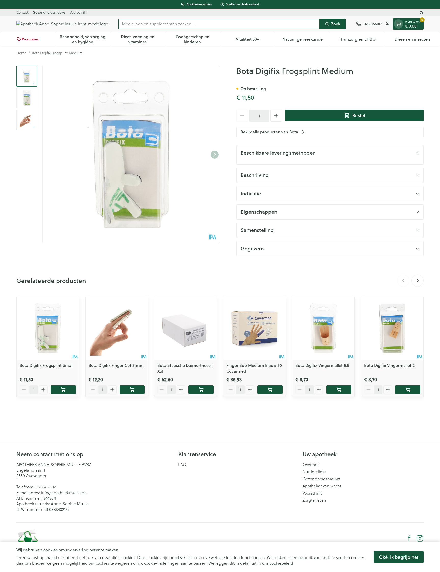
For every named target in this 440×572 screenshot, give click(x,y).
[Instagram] (420, 538)
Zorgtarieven (314, 500)
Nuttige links (314, 471)
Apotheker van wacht (321, 486)
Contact (22, 12)
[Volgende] (215, 155)
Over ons (310, 464)
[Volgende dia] (417, 281)
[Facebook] (409, 538)
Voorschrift (78, 12)
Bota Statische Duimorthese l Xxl (185, 368)
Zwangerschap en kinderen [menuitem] (198, 39)
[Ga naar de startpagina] (62, 24)
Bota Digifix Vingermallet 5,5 (322, 365)
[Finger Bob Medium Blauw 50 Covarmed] (254, 328)
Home (21, 53)
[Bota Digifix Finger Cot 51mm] (117, 328)
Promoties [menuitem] (30, 39)
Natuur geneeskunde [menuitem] (306, 40)
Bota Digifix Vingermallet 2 (389, 365)
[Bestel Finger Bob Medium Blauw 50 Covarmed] (270, 389)
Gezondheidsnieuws (49, 12)
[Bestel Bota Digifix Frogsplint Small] (63, 389)
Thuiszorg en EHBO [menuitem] (362, 40)
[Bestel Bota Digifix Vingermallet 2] (407, 389)
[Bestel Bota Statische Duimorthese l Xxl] (201, 389)
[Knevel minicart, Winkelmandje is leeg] (398, 24)
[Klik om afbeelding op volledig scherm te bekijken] (131, 154)
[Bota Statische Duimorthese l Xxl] (185, 328)
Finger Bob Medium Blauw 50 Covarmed (254, 368)
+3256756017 (45, 487)
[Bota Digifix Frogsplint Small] (48, 328)
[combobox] (219, 24)
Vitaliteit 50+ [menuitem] (255, 40)
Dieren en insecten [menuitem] (417, 40)
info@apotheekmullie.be (64, 492)
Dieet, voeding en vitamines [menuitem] (143, 39)
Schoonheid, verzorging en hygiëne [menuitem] (85, 39)
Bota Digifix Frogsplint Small (46, 365)
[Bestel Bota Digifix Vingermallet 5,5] (339, 389)
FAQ (182, 464)
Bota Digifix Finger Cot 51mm (116, 365)
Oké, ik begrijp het (398, 557)
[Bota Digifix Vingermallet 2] (392, 328)
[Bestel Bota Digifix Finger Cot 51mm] (132, 389)
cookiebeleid (281, 563)
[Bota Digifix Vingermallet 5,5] (323, 328)
